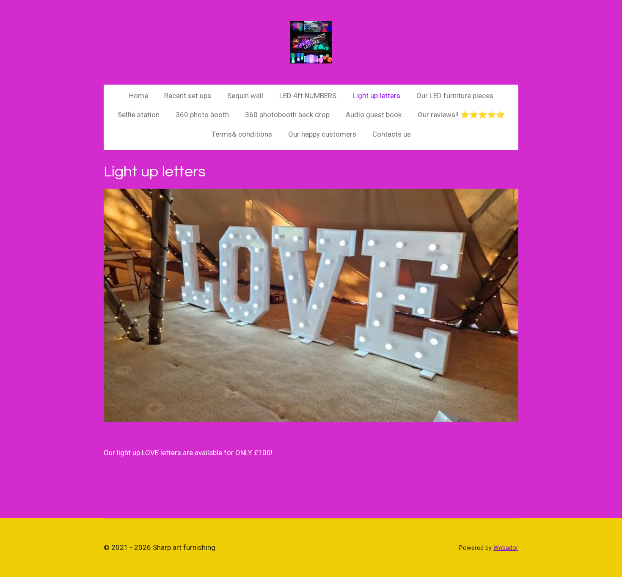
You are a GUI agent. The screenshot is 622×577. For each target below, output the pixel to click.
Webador (505, 547)
